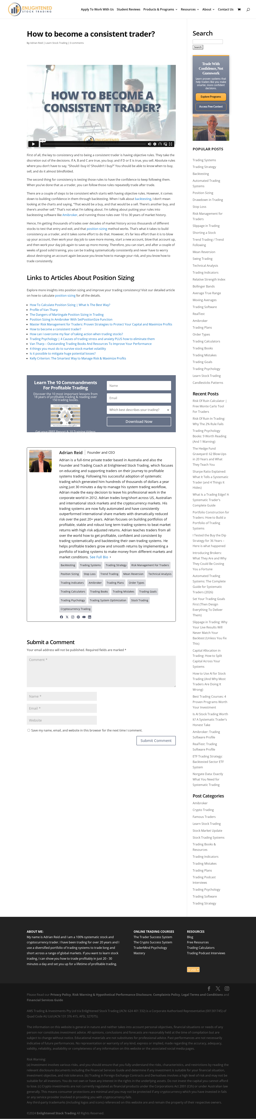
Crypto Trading (203, 810)
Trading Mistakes (205, 355)
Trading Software (205, 307)
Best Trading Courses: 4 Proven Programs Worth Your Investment (210, 701)
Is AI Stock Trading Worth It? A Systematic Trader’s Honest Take (210, 719)
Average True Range (207, 293)
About (206, 9)
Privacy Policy (60, 995)
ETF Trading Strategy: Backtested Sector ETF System (208, 761)
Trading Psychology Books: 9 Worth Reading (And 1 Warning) (209, 436)
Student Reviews (128, 9)
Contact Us (226, 9)
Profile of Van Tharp (44, 310)
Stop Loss (199, 207)
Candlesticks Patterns (208, 383)
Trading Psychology (206, 369)
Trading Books (203, 348)
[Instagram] (72, 617)
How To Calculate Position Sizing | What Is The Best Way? (70, 305)
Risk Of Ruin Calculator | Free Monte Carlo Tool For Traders (210, 406)
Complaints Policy (166, 995)
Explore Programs (211, 97)
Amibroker (69, 215)
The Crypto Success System (153, 942)
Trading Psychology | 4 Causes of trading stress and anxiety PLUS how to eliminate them (92, 339)
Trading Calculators (206, 341)
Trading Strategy (204, 167)
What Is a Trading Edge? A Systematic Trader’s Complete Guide (211, 499)
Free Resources (198, 942)
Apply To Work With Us (97, 9)
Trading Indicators (206, 272)
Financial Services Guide (45, 1000)
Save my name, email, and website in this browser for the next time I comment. (86, 730)
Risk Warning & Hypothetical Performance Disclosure (112, 995)
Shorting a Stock (204, 233)
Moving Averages (205, 300)
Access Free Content (211, 106)
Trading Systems (204, 160)
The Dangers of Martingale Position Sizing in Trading (67, 315)
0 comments (77, 43)
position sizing (97, 229)
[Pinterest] (78, 617)
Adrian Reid (36, 43)
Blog (190, 937)
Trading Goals (202, 362)
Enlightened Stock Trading (56, 1113)
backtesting (143, 199)
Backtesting (201, 174)
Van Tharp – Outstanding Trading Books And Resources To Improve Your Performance (91, 344)
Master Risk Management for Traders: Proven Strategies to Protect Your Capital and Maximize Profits (101, 324)
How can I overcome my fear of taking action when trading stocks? (76, 334)
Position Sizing (203, 193)
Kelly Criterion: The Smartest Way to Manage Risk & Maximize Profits (78, 358)
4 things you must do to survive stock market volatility (68, 349)
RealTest (199, 314)
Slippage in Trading (206, 226)
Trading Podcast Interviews (206, 953)
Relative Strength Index (209, 279)
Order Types (201, 334)
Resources (188, 9)
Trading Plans (202, 327)
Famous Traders (204, 817)
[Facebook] (61, 617)
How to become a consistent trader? (55, 329)
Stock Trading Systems (209, 837)
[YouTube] (84, 617)
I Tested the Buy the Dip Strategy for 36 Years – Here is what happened (209, 540)
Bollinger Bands (204, 286)
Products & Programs (158, 9)
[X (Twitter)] (67, 617)
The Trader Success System (153, 937)
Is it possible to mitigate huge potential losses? (63, 353)
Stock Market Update (207, 831)
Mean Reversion (204, 252)
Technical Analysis (205, 266)
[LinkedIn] (89, 617)
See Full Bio (99, 557)
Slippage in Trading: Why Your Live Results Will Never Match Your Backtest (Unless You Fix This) (210, 633)
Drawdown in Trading (208, 200)
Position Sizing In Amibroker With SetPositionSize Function (71, 319)
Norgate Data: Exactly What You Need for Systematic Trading (208, 779)
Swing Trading (203, 259)
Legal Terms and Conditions (202, 995)
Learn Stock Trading (56, 43)
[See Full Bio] (110, 557)
